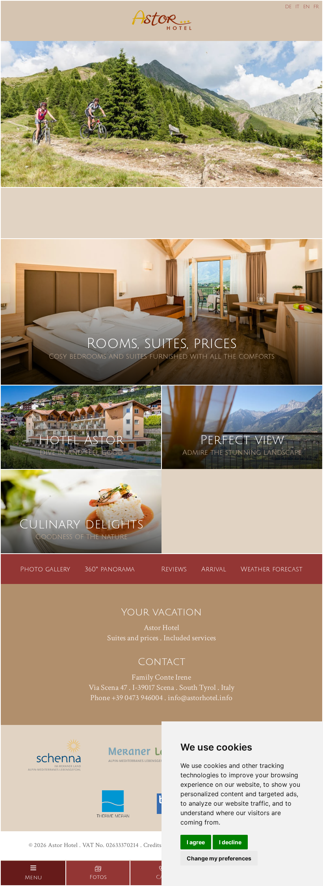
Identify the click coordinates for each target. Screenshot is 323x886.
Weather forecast (272, 569)
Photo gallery (45, 569)
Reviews (174, 569)
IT (297, 6)
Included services (189, 638)
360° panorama (110, 569)
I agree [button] (196, 842)
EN (306, 6)
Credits (152, 845)
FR (316, 6)
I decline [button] (230, 842)
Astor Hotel (161, 628)
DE (288, 6)
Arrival (213, 569)
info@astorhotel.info (200, 698)
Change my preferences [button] (219, 858)
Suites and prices (132, 638)
